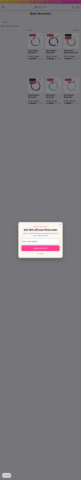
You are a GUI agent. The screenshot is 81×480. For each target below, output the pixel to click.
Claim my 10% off (40, 248)
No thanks (40, 253)
